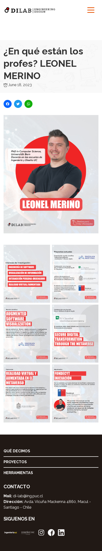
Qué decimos (17, 451)
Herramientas (18, 473)
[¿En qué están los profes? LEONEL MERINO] (51, 179)
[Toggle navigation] (90, 9)
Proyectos (15, 462)
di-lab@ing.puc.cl (28, 496)
